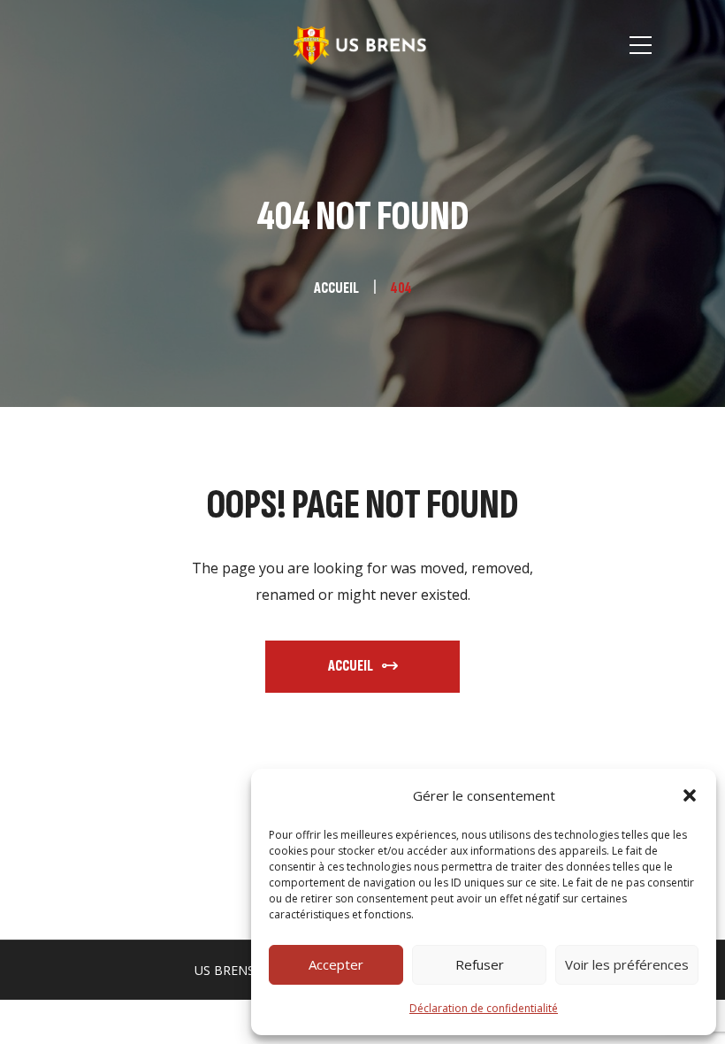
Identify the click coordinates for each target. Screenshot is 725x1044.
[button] (689, 795)
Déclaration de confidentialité (483, 1008)
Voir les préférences (627, 964)
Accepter (336, 964)
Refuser (479, 964)
